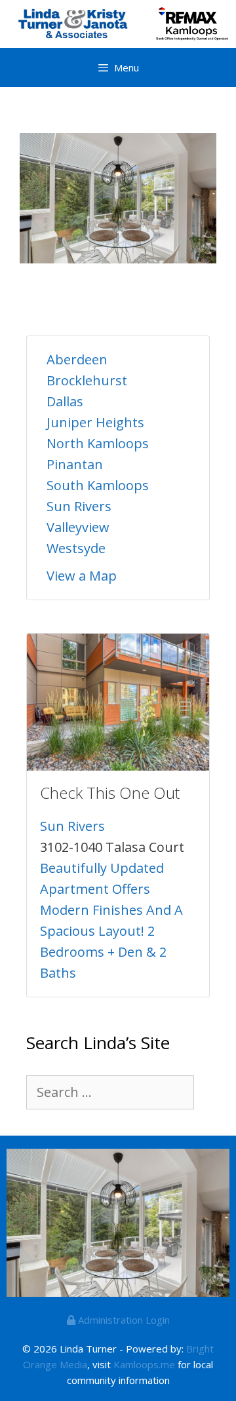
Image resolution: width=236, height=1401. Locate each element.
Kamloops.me (144, 1364)
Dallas (65, 401)
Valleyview (78, 527)
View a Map (82, 576)
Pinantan (75, 464)
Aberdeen (77, 359)
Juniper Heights (95, 422)
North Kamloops (98, 443)
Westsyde (76, 548)
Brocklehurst (87, 380)
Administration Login (122, 1319)
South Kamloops (98, 485)
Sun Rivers (79, 506)
